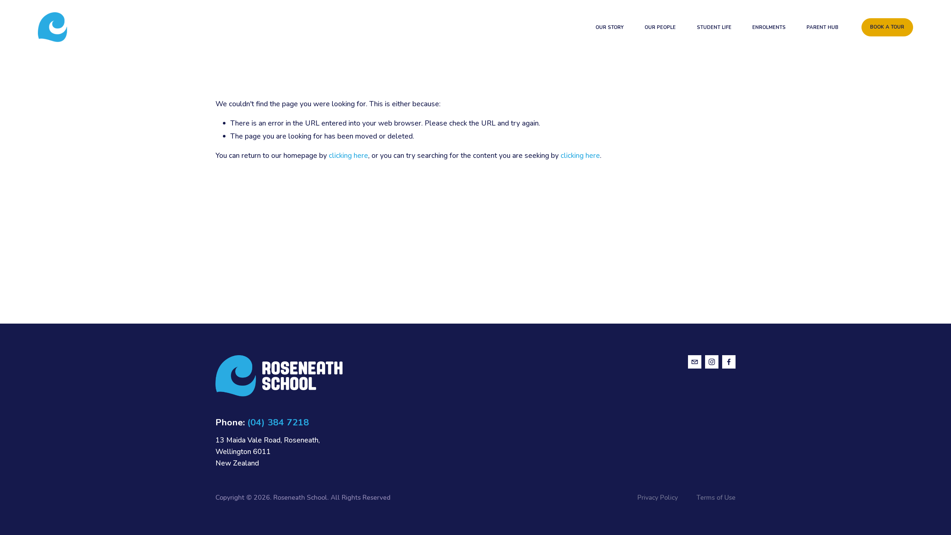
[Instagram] (711, 362)
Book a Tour (887, 27)
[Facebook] (729, 362)
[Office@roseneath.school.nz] (694, 362)
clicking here (348, 155)
